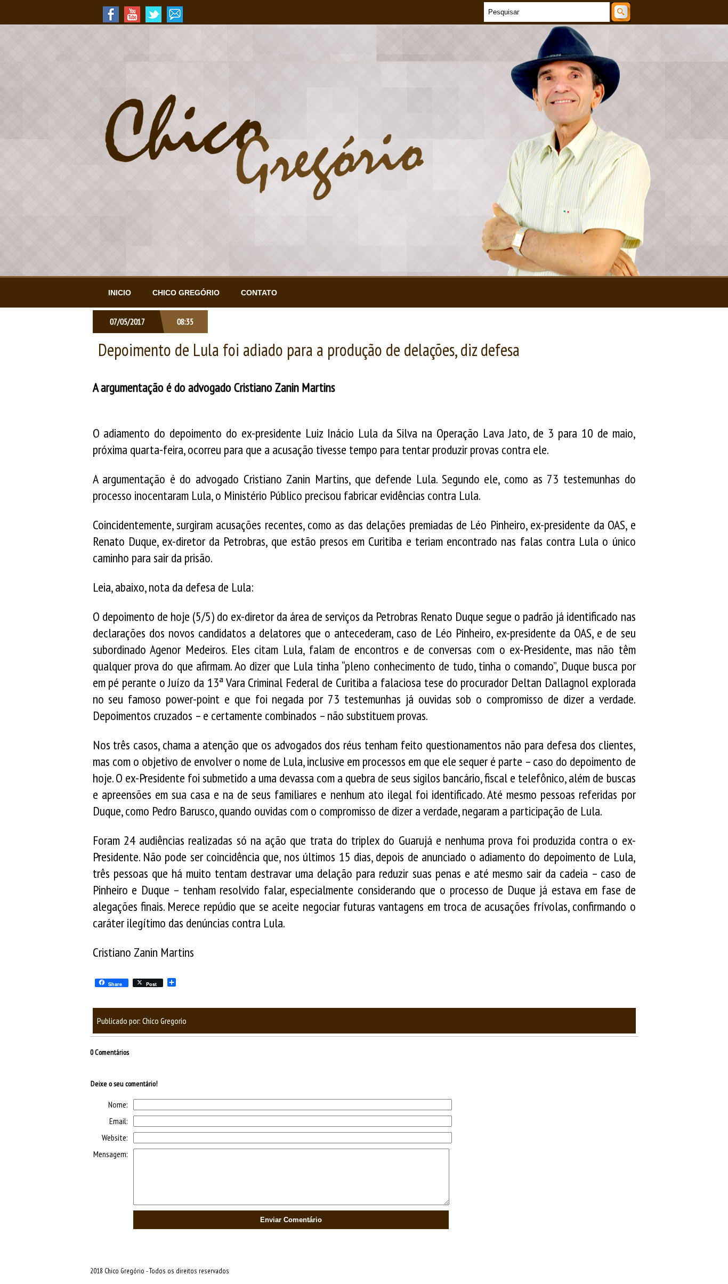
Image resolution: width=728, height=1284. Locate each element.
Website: (115, 1137)
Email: (118, 1121)
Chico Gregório (186, 292)
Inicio (119, 292)
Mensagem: (110, 1154)
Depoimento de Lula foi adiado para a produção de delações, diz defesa (309, 349)
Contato (259, 292)
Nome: (118, 1104)
